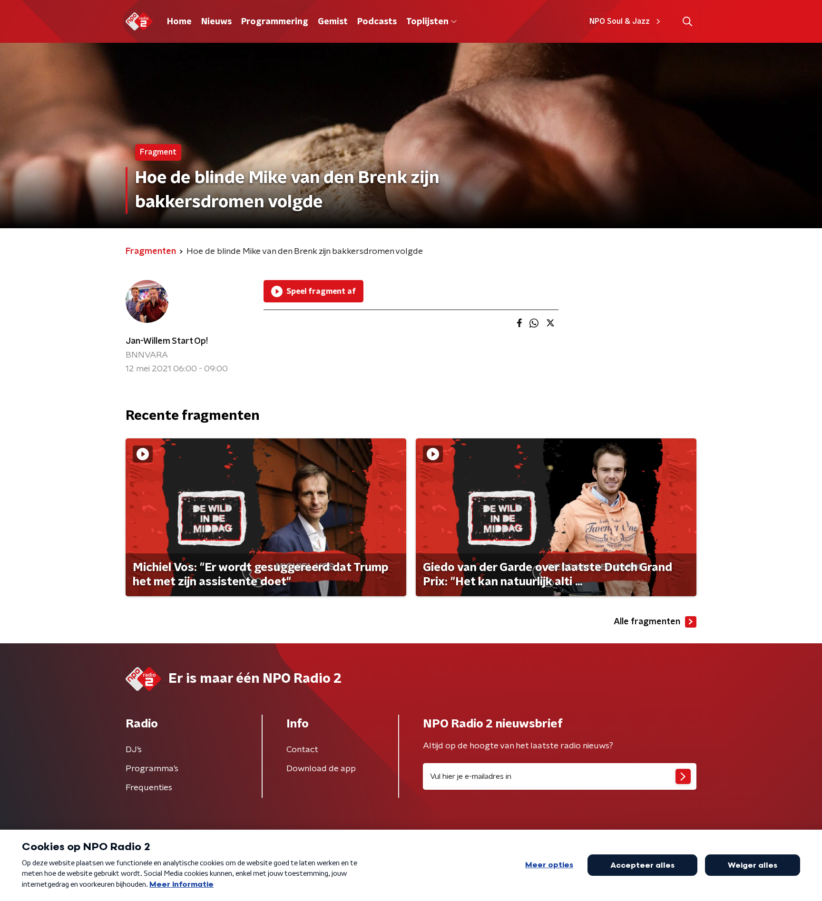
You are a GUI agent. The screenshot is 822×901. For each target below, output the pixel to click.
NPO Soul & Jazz (619, 21)
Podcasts (377, 22)
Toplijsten (427, 22)
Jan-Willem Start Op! (167, 341)
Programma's (152, 769)
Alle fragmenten (647, 622)
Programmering (274, 22)
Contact (302, 750)
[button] (687, 21)
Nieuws (216, 22)
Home (179, 22)
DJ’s (134, 750)
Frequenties (149, 788)
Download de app (321, 769)
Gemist (333, 22)
